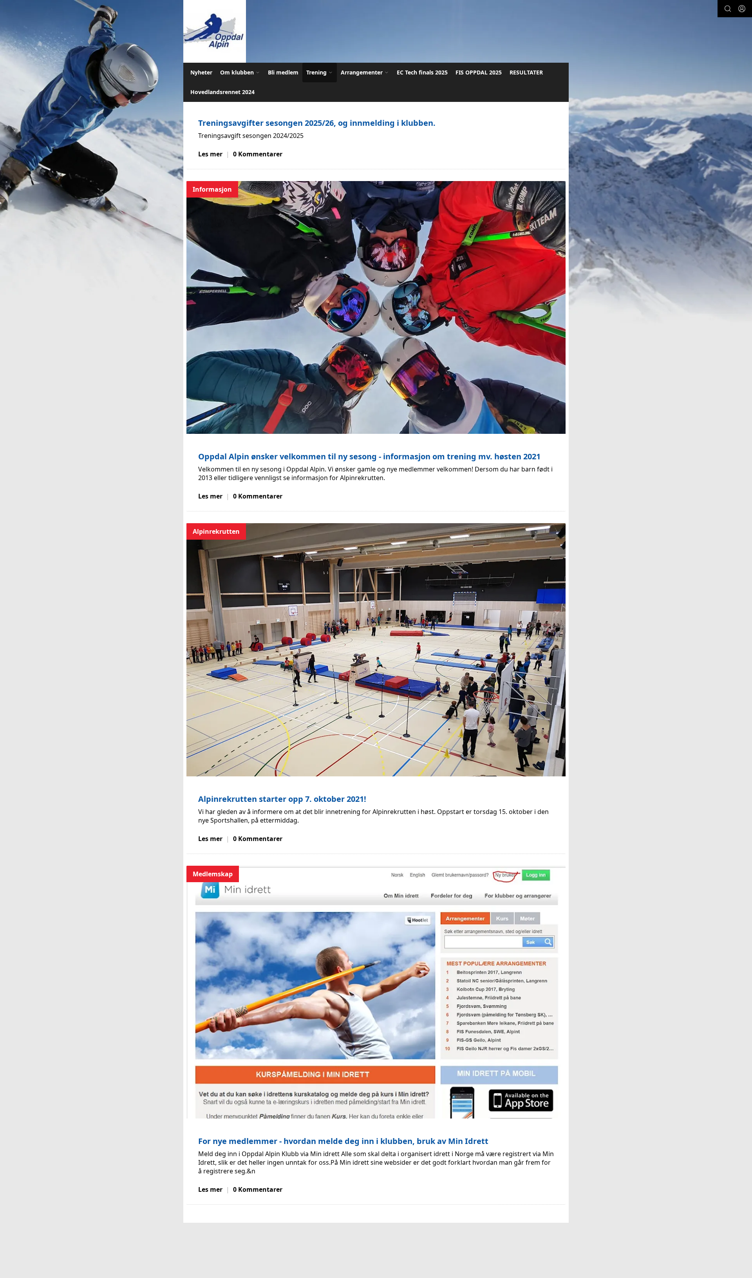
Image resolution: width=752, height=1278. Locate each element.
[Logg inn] (742, 9)
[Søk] (728, 9)
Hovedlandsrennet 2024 (222, 92)
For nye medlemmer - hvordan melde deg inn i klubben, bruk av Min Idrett (343, 1141)
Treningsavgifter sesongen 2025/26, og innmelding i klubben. (317, 123)
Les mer (210, 154)
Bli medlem (283, 72)
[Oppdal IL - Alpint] (214, 31)
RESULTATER (526, 72)
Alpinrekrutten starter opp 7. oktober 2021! (282, 799)
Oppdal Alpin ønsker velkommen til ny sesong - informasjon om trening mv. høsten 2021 (369, 456)
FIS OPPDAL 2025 (479, 72)
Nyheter (201, 72)
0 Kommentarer (257, 154)
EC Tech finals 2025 (422, 72)
